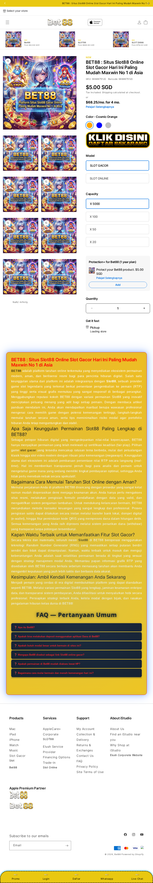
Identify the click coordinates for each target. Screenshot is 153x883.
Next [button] (148, 3)
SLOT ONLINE (99, 178)
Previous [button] (5, 3)
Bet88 (13, 767)
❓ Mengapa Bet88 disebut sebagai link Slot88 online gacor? (49, 654)
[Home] (60, 22)
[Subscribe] (67, 845)
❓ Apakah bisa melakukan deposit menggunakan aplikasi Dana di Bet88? (57, 636)
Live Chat (137, 878)
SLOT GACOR (99, 165)
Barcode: (113, 79)
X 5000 (95, 204)
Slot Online (50, 767)
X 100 (93, 216)
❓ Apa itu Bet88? (24, 627)
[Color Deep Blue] (99, 125)
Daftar (76, 878)
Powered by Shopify (132, 854)
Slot (11, 760)
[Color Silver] (108, 125)
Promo (16, 878)
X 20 (93, 242)
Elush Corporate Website (126, 755)
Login (46, 878)
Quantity (92, 298)
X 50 (93, 229)
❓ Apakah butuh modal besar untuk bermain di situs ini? (47, 645)
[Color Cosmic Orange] (89, 125)
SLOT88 (48, 739)
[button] (7, 22)
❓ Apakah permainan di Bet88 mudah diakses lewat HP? (47, 663)
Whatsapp (107, 878)
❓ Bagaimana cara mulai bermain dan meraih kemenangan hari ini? (54, 673)
